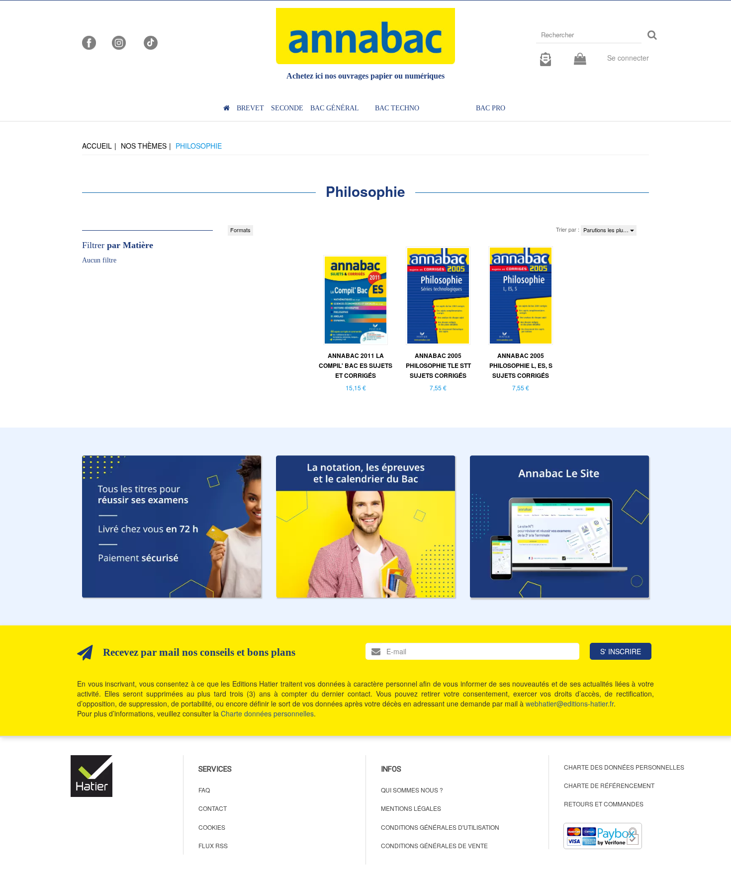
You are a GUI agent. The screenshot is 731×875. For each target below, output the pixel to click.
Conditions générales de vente (434, 845)
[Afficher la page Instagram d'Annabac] (119, 42)
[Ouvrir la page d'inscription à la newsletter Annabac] (545, 58)
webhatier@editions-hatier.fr (570, 703)
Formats (240, 230)
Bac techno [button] (397, 108)
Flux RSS (213, 845)
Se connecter (628, 58)
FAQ (204, 790)
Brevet (250, 108)
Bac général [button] (334, 108)
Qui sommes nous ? (412, 790)
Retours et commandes (603, 803)
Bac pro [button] (490, 108)
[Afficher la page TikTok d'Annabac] (150, 42)
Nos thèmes (144, 146)
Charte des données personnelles (624, 767)
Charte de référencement (609, 785)
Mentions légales (411, 808)
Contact (212, 808)
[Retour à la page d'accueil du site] (365, 36)
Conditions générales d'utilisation (440, 827)
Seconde (287, 108)
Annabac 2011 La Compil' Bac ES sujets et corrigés (355, 365)
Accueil (97, 146)
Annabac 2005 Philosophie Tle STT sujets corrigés (438, 365)
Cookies (211, 827)
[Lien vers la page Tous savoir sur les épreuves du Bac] (365, 526)
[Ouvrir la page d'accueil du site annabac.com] (559, 526)
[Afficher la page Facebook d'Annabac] (89, 42)
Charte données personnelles (267, 713)
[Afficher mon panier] (580, 59)
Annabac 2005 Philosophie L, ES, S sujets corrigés (520, 365)
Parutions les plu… (606, 230)
